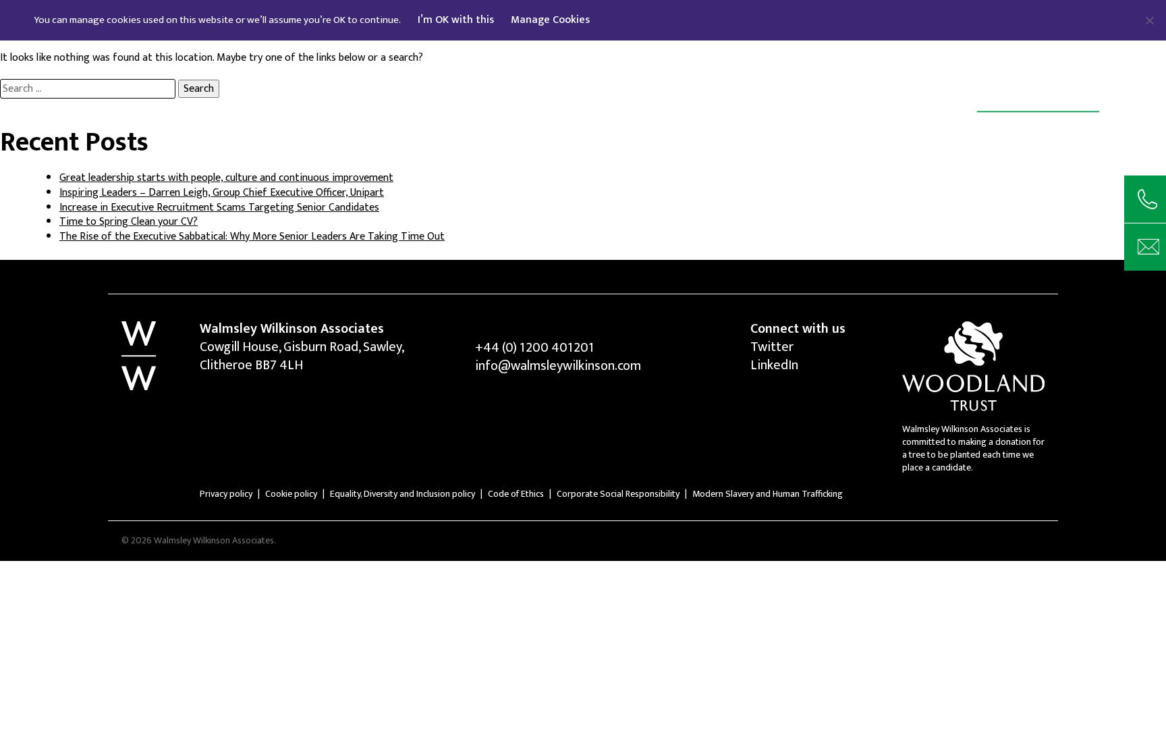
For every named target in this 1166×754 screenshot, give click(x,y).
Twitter (772, 346)
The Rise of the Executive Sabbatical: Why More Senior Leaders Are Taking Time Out (252, 236)
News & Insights (491, 71)
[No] (1149, 20)
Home (138, 71)
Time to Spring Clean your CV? (128, 222)
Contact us (594, 71)
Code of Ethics (516, 494)
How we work (380, 71)
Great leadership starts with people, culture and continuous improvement (226, 178)
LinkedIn (774, 365)
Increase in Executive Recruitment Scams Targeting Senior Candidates (219, 207)
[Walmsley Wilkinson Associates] (1011, 112)
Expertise (288, 71)
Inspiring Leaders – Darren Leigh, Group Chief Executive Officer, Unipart (221, 193)
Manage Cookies (550, 20)
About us (208, 71)
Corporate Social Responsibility (618, 494)
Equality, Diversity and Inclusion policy (402, 494)
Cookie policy (291, 494)
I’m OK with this (456, 20)
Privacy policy (226, 494)
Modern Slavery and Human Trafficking (767, 494)
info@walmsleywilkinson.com (558, 365)
